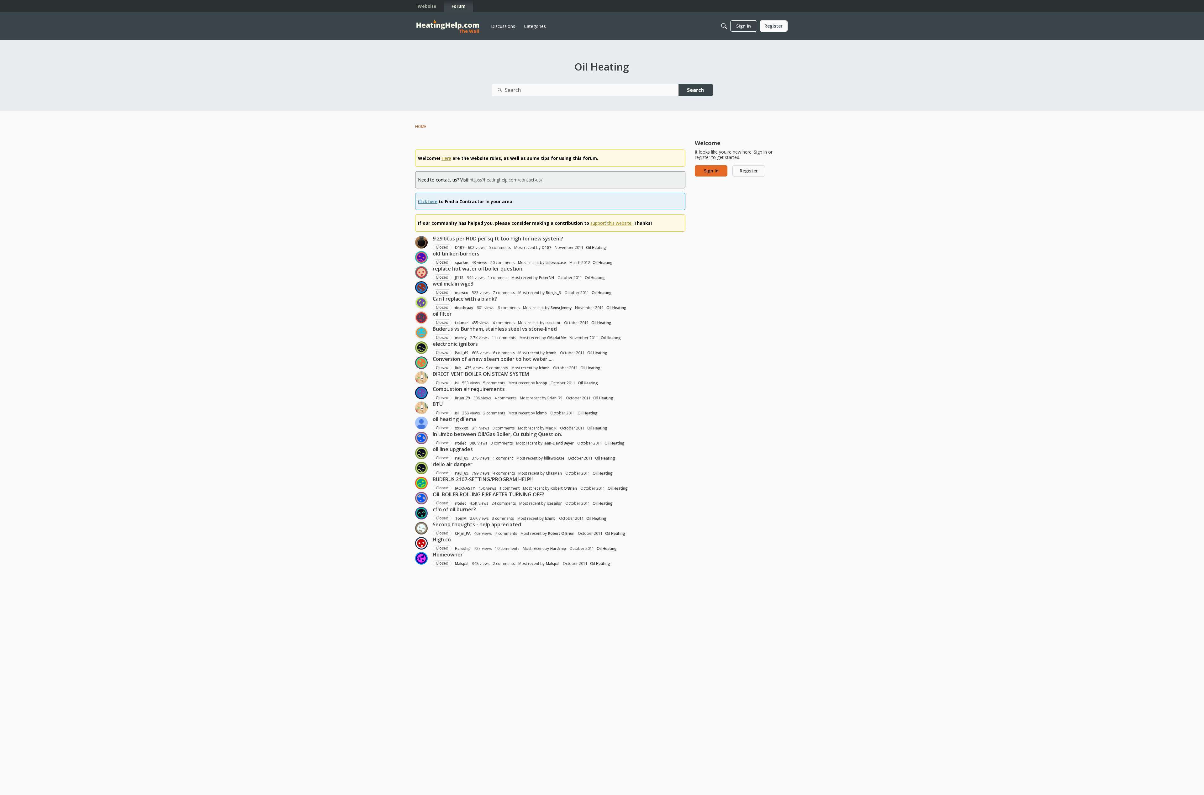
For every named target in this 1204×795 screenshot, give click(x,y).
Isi (457, 383)
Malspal (461, 563)
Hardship (463, 548)
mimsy (461, 337)
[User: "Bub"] (421, 362)
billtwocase (556, 262)
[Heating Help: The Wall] (447, 26)
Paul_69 (461, 352)
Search (695, 90)
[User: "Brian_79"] (421, 393)
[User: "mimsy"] (421, 332)
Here (446, 158)
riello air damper (453, 464)
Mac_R (551, 428)
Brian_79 (462, 398)
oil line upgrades (453, 449)
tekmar (461, 322)
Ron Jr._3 (553, 292)
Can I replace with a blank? (465, 298)
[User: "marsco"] (421, 287)
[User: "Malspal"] (421, 558)
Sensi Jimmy (561, 307)
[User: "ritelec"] (421, 438)
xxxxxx (461, 428)
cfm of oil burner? (454, 509)
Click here (427, 201)
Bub (458, 368)
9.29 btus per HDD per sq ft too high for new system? (498, 238)
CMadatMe (556, 337)
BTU (438, 404)
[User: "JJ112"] (421, 272)
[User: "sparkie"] (421, 257)
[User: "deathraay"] (421, 302)
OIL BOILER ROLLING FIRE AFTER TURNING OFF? (488, 494)
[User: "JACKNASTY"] (421, 483)
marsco (461, 292)
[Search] (724, 26)
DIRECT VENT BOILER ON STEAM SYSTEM (481, 374)
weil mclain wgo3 (453, 283)
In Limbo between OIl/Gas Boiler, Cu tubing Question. (497, 434)
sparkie (461, 262)
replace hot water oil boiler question (477, 268)
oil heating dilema (454, 419)
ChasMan (554, 473)
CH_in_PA (463, 533)
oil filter (442, 313)
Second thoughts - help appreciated (477, 524)
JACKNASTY (465, 488)
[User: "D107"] (421, 242)
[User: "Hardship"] (421, 543)
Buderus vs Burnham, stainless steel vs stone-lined (495, 328)
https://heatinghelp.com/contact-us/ (506, 180)
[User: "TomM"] (421, 513)
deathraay (464, 307)
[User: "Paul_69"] (421, 347)
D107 (459, 247)
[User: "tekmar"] (421, 317)
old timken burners (456, 253)
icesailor (553, 322)
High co (442, 539)
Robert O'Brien (564, 488)
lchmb (551, 352)
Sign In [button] (711, 171)
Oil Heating (596, 247)
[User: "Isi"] (421, 377)
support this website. (611, 223)
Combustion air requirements (469, 389)
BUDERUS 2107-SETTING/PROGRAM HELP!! (483, 479)
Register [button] (749, 171)
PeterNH (546, 277)
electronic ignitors (455, 343)
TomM (461, 518)
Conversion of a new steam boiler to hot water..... (493, 358)
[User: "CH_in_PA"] (421, 528)
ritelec (460, 443)
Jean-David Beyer (559, 443)
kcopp (541, 383)
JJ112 (459, 277)
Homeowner (448, 554)
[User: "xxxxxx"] (421, 423)
